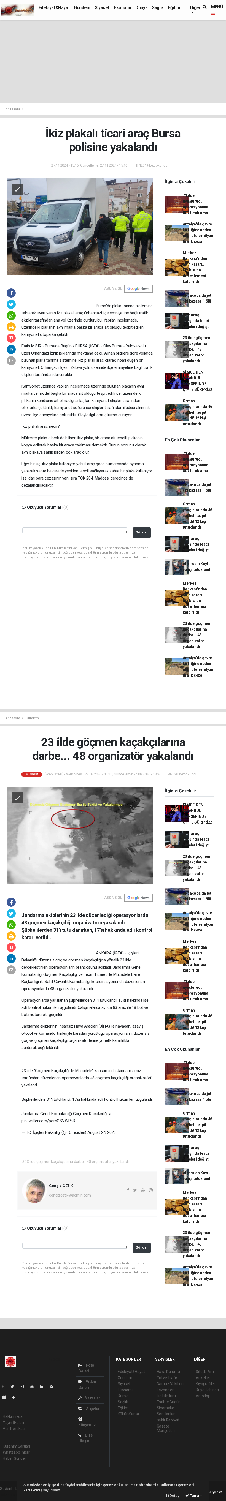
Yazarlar (92, 1398)
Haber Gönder (14, 1458)
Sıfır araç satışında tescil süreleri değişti (196, 321)
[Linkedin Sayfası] (44, 1386)
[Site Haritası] (6, 1397)
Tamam (196, 1496)
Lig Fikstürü (166, 1396)
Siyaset (102, 7)
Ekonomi (122, 7)
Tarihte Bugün (169, 1402)
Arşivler (92, 1408)
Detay (174, 1496)
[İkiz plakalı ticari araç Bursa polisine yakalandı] (80, 226)
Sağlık (158, 7)
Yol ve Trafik (167, 1377)
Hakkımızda (13, 1416)
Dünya (141, 7)
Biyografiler (205, 1384)
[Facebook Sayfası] (5, 1386)
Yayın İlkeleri (13, 1422)
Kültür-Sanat (128, 1414)
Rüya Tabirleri (207, 1390)
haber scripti (10, 1494)
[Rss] (53, 1386)
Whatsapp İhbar (16, 1452)
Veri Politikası (14, 1428)
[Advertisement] (113, 61)
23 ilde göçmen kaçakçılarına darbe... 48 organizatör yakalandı (196, 349)
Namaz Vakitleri (170, 1384)
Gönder (142, 532)
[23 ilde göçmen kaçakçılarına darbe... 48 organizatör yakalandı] (80, 835)
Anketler (203, 1377)
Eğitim (174, 7)
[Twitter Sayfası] (14, 1386)
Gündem (82, 7)
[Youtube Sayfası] (34, 1386)
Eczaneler (165, 1390)
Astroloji (202, 1396)
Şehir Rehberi (168, 1420)
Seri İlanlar (166, 1414)
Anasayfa (13, 109)
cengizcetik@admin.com (70, 1195)
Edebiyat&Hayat (54, 7)
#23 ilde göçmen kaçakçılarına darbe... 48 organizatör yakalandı (75, 1161)
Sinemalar (165, 1408)
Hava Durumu (168, 1371)
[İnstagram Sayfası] (24, 1386)
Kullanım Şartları (16, 1446)
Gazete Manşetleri (166, 1428)
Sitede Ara (205, 1371)
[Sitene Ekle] (16, 1397)
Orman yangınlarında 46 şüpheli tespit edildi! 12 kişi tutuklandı (197, 412)
